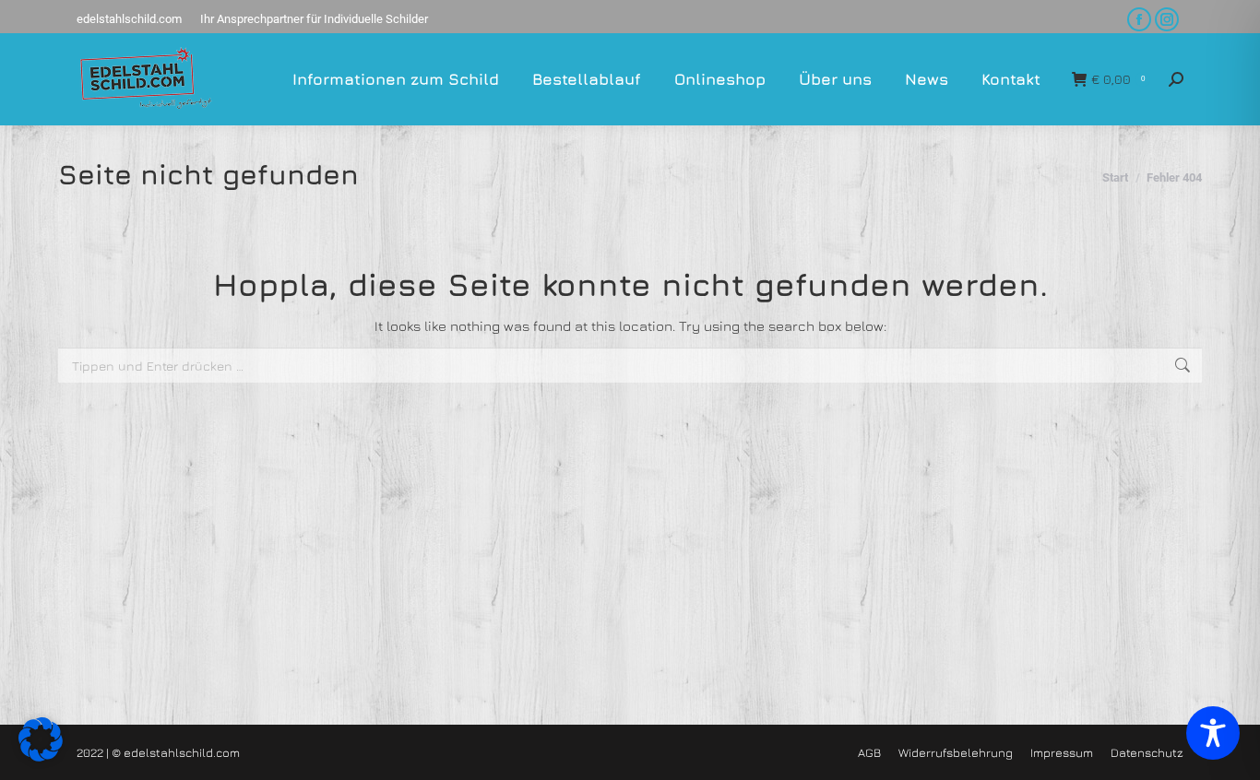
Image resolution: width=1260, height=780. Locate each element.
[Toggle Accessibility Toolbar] (1213, 733)
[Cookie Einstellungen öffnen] (40, 756)
